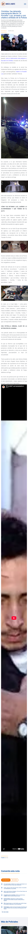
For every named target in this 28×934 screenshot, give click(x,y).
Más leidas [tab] (14, 880)
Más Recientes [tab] (5, 880)
